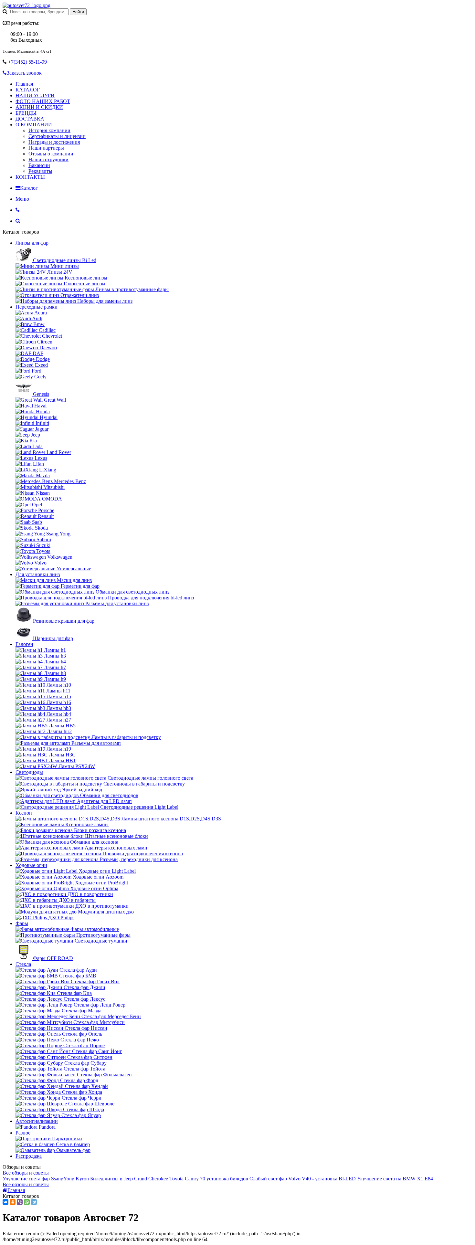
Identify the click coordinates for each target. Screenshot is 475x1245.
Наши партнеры (46, 148)
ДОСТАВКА (30, 118)
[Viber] (20, 1202)
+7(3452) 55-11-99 (27, 62)
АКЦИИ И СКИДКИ (39, 107)
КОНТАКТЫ (30, 177)
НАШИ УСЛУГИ (35, 95)
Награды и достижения (54, 142)
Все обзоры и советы (26, 1173)
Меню (22, 199)
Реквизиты (40, 171)
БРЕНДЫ (26, 113)
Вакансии (39, 165)
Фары (22, 923)
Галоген (24, 644)
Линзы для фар (32, 243)
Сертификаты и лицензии (57, 136)
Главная (24, 84)
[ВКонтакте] (5, 1202)
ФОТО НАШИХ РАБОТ (43, 101)
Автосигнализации (37, 1121)
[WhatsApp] (27, 1202)
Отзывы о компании (50, 153)
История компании (49, 130)
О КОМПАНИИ (34, 124)
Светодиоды (29, 772)
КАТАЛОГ (28, 89)
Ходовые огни (31, 865)
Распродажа (29, 1156)
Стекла (23, 964)
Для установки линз (38, 574)
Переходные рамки (37, 307)
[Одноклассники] (13, 1202)
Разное (23, 1132)
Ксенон (24, 813)
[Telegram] (34, 1202)
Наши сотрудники (48, 159)
